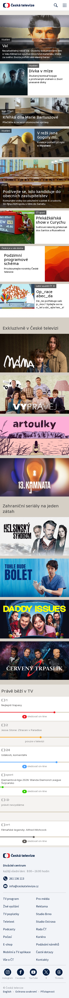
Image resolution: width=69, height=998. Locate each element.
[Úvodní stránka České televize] (18, 5)
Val (5, 46)
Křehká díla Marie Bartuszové (30, 117)
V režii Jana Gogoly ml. (47, 135)
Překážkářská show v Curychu (51, 220)
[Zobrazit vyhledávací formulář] (55, 5)
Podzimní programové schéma (16, 259)
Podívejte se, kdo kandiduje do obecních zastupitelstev (32, 194)
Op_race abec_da (44, 294)
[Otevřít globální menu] (64, 5)
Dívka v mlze (41, 71)
